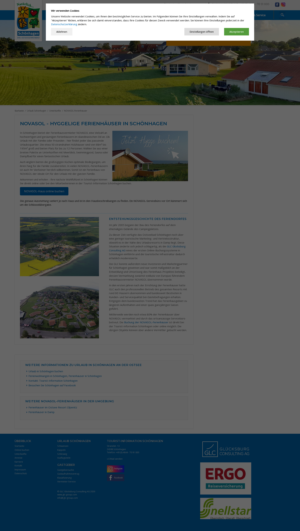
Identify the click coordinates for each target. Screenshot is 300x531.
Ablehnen (61, 31)
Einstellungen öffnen (202, 31)
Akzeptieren (236, 31)
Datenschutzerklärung (64, 24)
